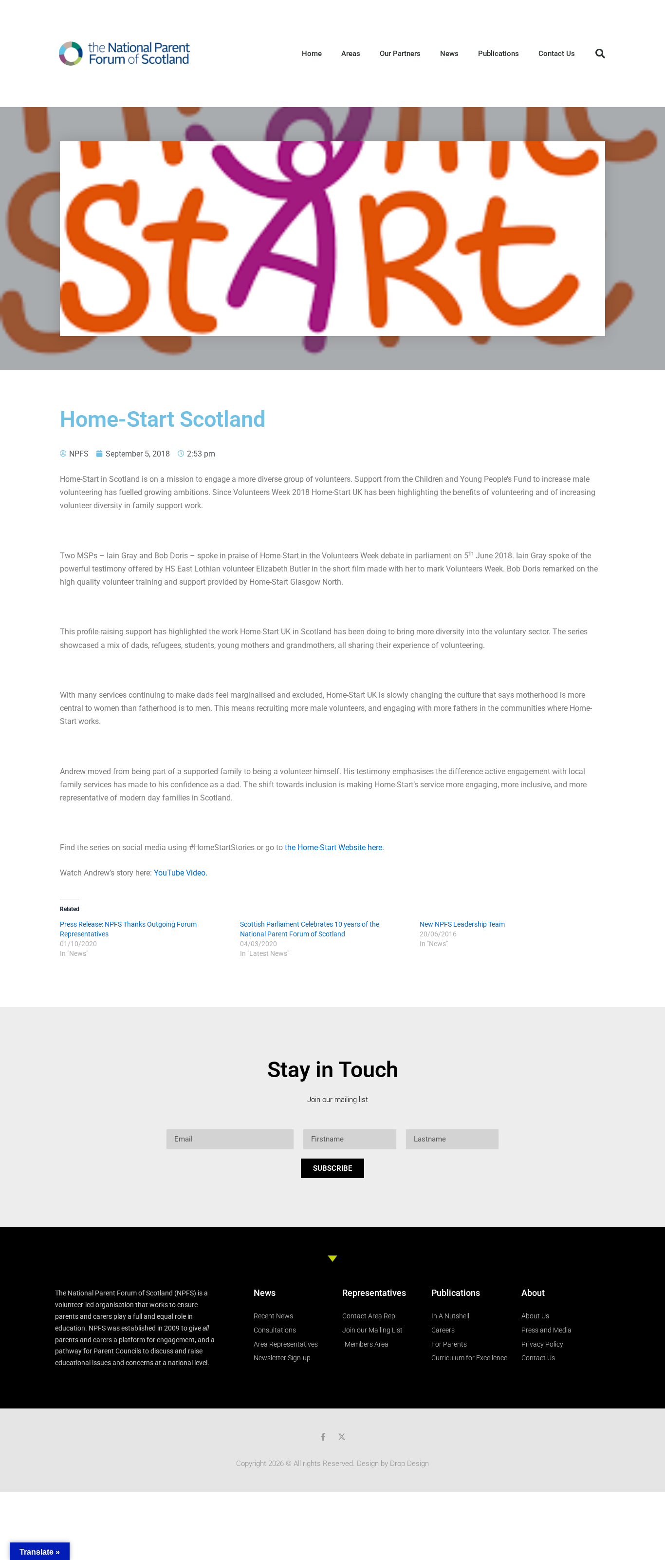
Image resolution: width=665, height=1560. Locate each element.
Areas (350, 53)
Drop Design (409, 1463)
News (449, 53)
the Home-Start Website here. (334, 847)
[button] (600, 53)
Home (312, 53)
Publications (498, 53)
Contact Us (556, 53)
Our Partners (400, 53)
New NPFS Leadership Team (462, 924)
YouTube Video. (180, 872)
